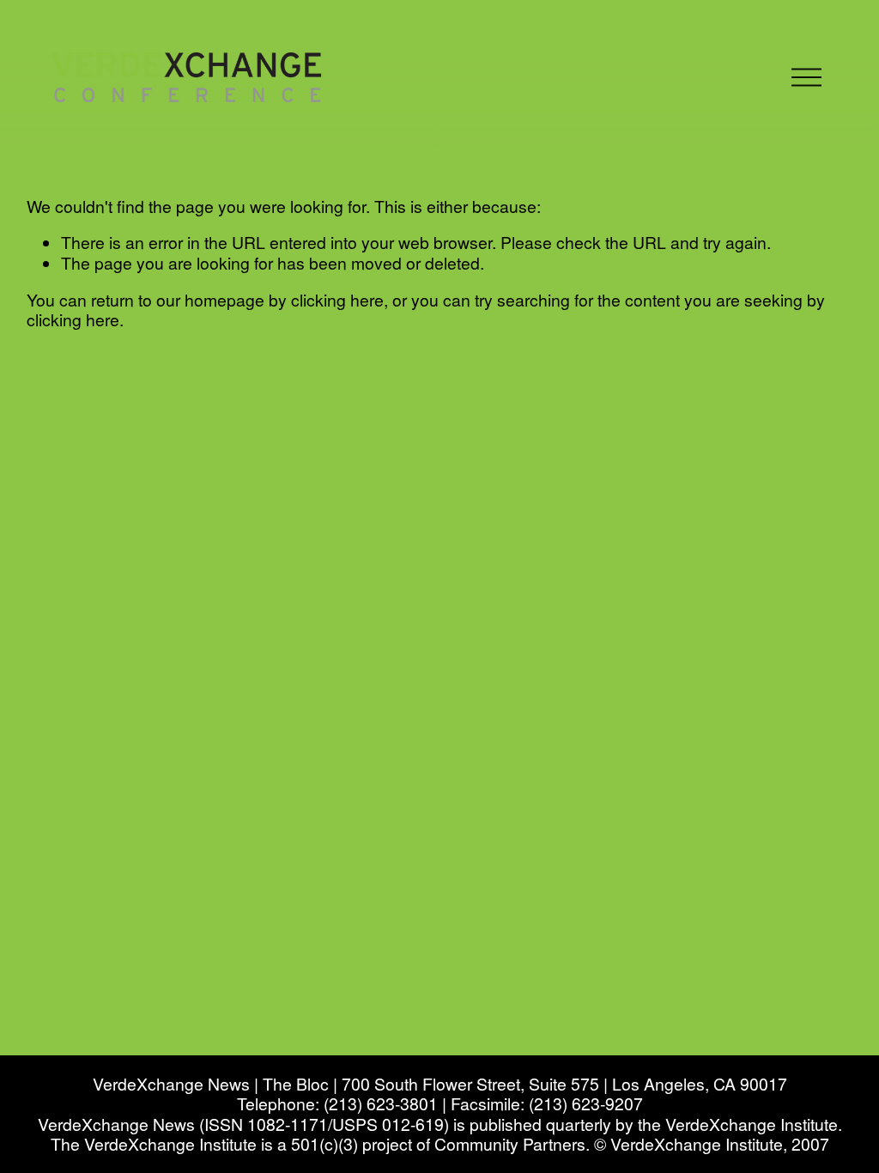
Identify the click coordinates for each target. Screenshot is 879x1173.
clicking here (337, 300)
